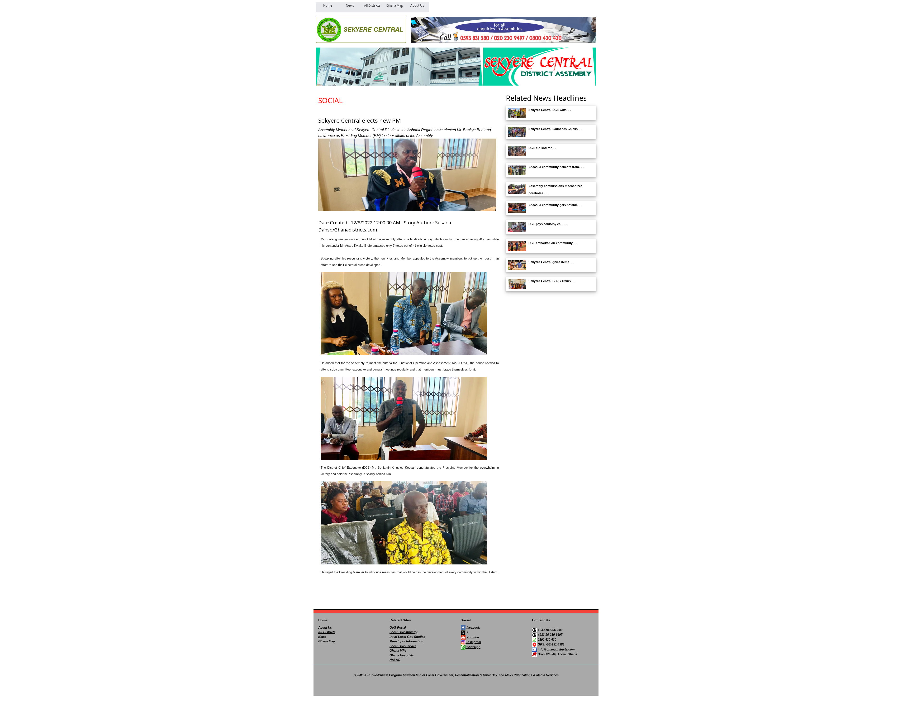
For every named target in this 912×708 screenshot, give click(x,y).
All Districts (326, 632)
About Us (325, 627)
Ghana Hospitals (402, 655)
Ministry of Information (406, 641)
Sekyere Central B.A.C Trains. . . (551, 281)
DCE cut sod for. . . (542, 148)
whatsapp (473, 647)
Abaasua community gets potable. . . (555, 205)
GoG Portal (398, 627)
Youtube (472, 637)
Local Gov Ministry (403, 632)
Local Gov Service (403, 646)
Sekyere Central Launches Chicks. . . (555, 129)
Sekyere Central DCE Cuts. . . (549, 110)
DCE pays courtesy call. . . (547, 224)
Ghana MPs (398, 650)
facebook (473, 627)
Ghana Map (326, 641)
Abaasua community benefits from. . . (556, 167)
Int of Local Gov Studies (407, 637)
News (322, 637)
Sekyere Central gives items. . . (551, 262)
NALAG (395, 660)
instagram (473, 642)
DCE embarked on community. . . (552, 243)
